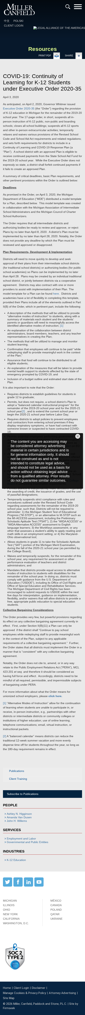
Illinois (8, 905)
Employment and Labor (21, 838)
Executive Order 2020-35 (18, 108)
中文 (6, 20)
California (11, 918)
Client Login (13, 25)
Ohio (6, 909)
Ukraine (56, 918)
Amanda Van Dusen (19, 817)
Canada (56, 905)
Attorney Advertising (62, 993)
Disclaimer (38, 988)
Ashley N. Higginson (19, 813)
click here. (55, 696)
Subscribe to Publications (22, 793)
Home (7, 988)
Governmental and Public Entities (27, 842)
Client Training (18, 778)
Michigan (10, 900)
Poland (56, 909)
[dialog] (42, 461)
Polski (18, 20)
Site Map (8, 998)
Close (77, 436)
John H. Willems (17, 820)
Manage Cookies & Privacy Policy (24, 993)
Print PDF (45, 55)
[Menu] (78, 8)
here (56, 293)
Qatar (55, 914)
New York (10, 914)
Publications (16, 771)
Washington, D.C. (16, 923)
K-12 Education (16, 860)
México (55, 900)
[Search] (67, 6)
